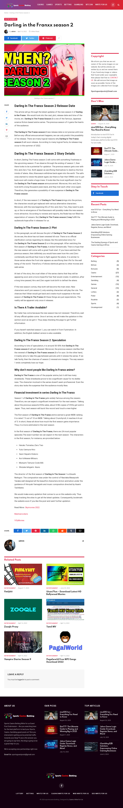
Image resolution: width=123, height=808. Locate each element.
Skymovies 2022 (32, 507)
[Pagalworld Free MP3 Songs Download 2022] (65, 642)
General (94, 288)
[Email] (6, 136)
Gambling (78, 5)
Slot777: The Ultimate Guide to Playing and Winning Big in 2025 (110, 150)
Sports (58, 5)
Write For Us (101, 5)
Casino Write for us (60, 793)
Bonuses (94, 269)
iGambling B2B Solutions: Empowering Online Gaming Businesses (110, 172)
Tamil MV (51, 627)
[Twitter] (6, 117)
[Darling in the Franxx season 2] (44, 70)
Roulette (94, 300)
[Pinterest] (6, 130)
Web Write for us (81, 793)
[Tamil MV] (65, 609)
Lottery (93, 292)
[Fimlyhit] (23, 574)
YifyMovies (19, 520)
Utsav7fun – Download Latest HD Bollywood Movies (63, 593)
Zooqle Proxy (11, 627)
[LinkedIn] (6, 123)
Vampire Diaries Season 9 (17, 659)
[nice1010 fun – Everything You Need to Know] (105, 113)
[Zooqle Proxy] (23, 609)
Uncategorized (96, 307)
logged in (21, 680)
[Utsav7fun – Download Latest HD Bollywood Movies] (65, 574)
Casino (40, 5)
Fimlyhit (8, 592)
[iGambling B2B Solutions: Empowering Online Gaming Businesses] (96, 173)
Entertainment (10, 19)
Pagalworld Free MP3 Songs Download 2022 (61, 660)
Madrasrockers (21, 514)
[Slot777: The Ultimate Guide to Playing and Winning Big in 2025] (96, 151)
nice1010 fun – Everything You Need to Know (103, 128)
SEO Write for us (99, 793)
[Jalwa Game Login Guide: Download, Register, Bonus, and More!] (96, 162)
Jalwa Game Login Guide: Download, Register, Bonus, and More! (110, 161)
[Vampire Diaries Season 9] (23, 642)
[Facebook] (6, 111)
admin (13, 31)
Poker (93, 296)
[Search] (118, 5)
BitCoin (89, 5)
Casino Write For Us (76, 799)
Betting (68, 5)
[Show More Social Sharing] (58, 38)
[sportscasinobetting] (19, 5)
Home (6, 13)
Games (49, 5)
